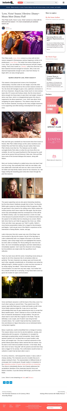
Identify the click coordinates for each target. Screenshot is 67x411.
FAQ (4, 406)
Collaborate (18, 405)
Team (10, 405)
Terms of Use (30, 407)
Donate (17, 406)
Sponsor (11, 406)
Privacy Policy (36, 407)
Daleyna (7, 27)
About (4, 405)
